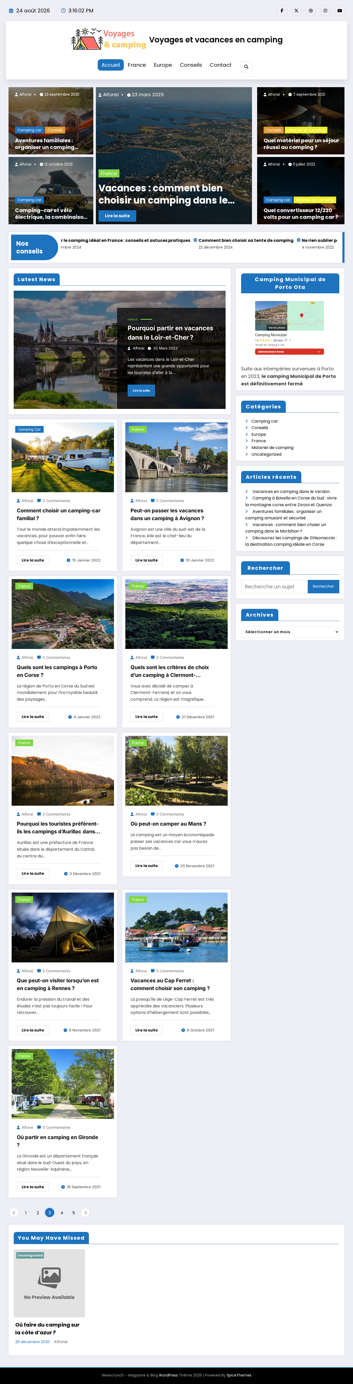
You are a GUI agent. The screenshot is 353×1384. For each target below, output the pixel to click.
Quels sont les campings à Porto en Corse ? (57, 671)
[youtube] (340, 10)
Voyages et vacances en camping (216, 39)
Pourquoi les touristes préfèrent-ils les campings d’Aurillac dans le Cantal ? (57, 828)
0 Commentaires (56, 500)
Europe (163, 65)
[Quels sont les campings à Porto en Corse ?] (63, 614)
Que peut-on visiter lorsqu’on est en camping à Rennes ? (58, 984)
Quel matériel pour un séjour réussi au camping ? (301, 144)
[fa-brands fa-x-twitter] (296, 10)
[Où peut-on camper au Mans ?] (176, 770)
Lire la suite (141, 390)
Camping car (29, 130)
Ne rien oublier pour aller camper (285, 240)
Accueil (111, 65)
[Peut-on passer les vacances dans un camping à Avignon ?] (176, 457)
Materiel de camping (306, 130)
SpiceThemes (239, 1375)
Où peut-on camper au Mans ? (168, 824)
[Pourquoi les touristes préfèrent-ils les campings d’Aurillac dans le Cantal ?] (63, 770)
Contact (221, 65)
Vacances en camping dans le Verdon (147, 195)
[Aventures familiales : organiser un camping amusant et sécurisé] (51, 121)
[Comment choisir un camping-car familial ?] (63, 457)
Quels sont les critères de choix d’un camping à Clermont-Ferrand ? (170, 671)
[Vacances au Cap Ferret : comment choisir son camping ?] (176, 927)
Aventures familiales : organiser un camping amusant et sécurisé (44, 144)
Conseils (191, 65)
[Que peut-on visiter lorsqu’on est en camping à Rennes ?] (63, 927)
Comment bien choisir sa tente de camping (193, 240)
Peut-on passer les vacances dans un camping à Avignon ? (167, 514)
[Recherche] (246, 66)
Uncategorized (266, 454)
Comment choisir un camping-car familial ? (59, 514)
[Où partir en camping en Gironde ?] (63, 1084)
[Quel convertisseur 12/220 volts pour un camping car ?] (300, 190)
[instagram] (325, 10)
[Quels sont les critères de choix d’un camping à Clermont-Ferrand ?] (176, 614)
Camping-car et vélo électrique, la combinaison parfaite (51, 213)
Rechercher (265, 568)
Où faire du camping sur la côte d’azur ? (47, 1328)
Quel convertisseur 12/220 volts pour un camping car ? (301, 213)
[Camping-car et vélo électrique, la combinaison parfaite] (51, 190)
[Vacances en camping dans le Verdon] (149, 155)
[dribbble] (311, 10)
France (137, 65)
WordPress (168, 1375)
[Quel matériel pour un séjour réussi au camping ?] (300, 121)
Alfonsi (24, 94)
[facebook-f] (282, 10)
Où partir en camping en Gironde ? (57, 1141)
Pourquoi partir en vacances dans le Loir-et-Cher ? (170, 332)
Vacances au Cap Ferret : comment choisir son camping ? (170, 984)
